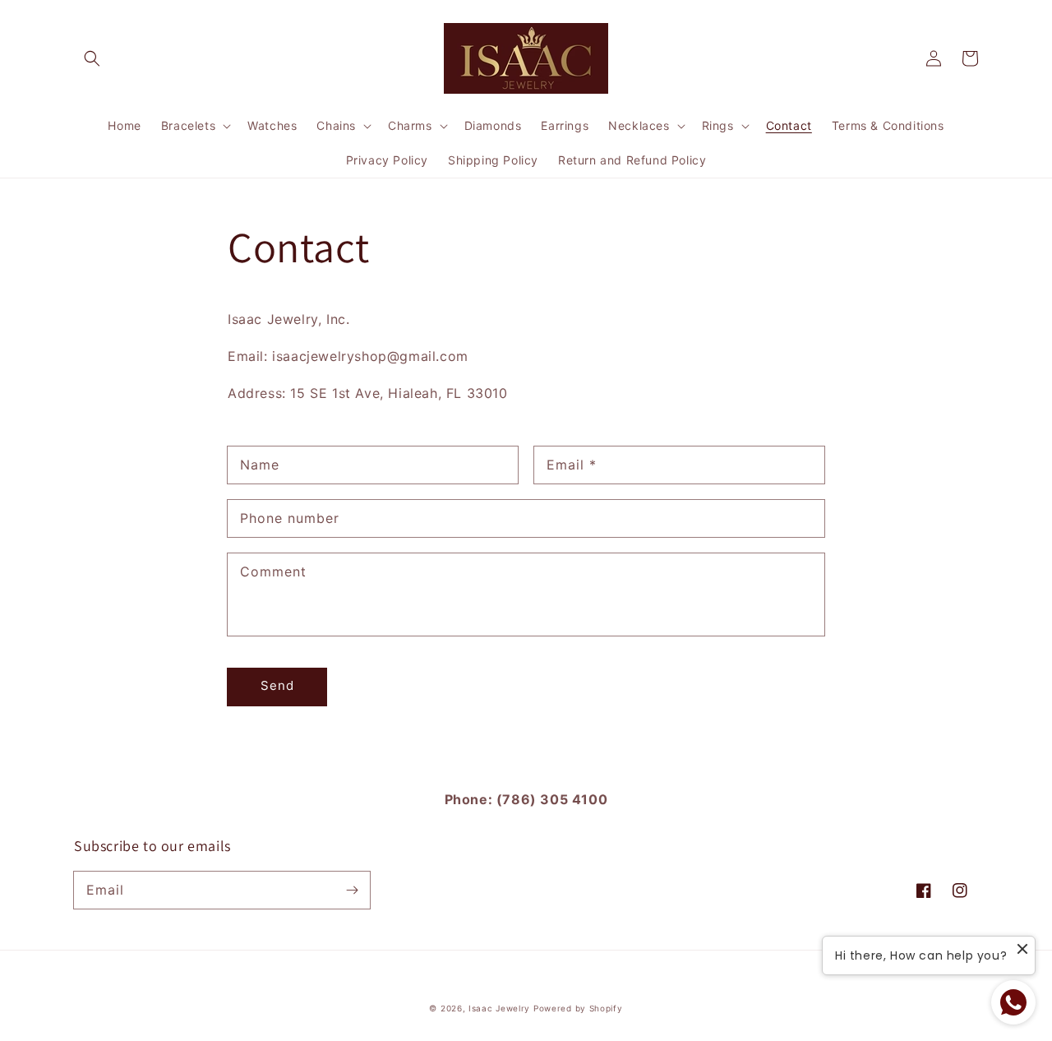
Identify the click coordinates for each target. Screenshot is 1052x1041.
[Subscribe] (352, 890)
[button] (92, 58)
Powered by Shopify (578, 1008)
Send (277, 685)
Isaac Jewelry (499, 1008)
